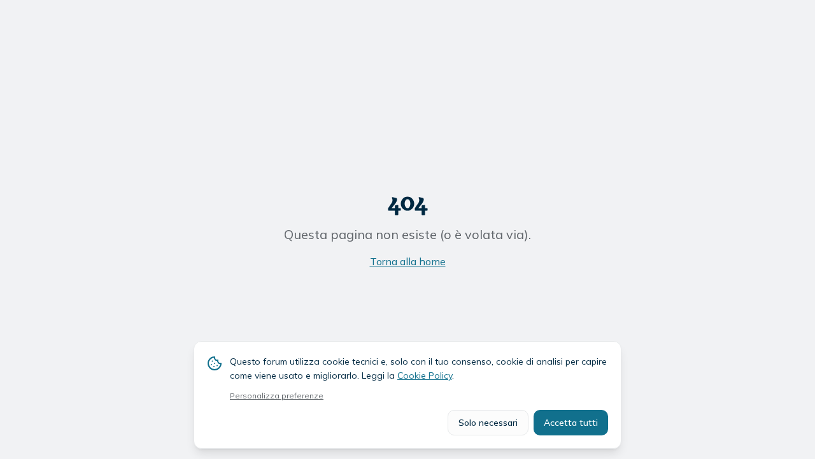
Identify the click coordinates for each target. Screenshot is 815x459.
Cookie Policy (424, 375)
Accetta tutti (571, 422)
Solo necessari (488, 422)
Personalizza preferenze (276, 395)
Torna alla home (408, 261)
